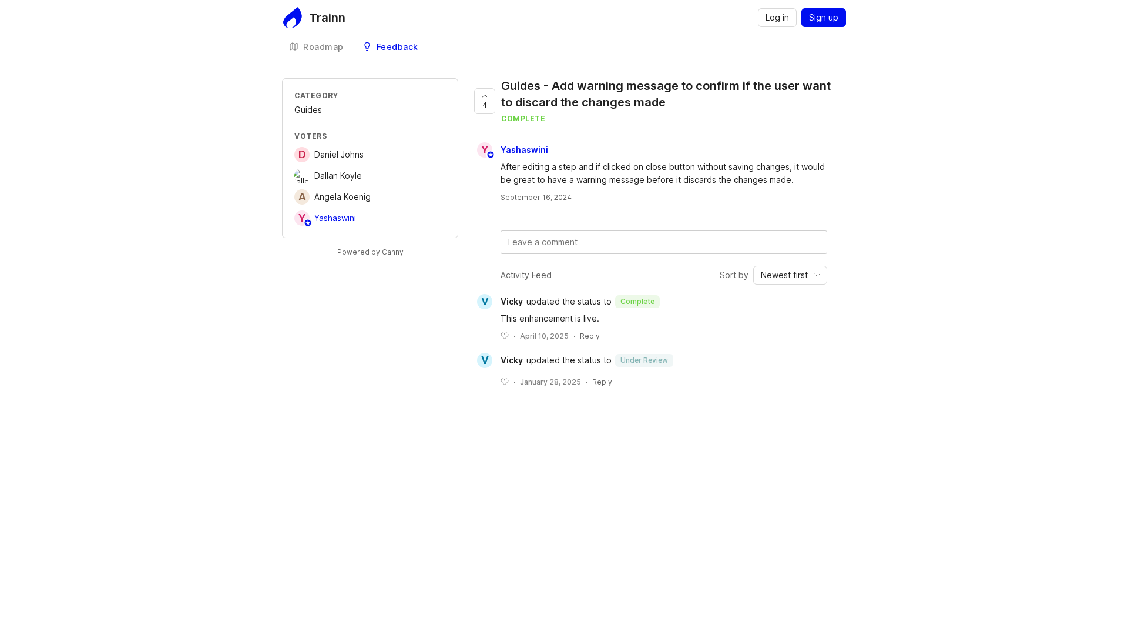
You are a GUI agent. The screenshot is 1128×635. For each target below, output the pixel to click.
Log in (777, 17)
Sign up (823, 17)
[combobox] (790, 275)
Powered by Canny (370, 252)
